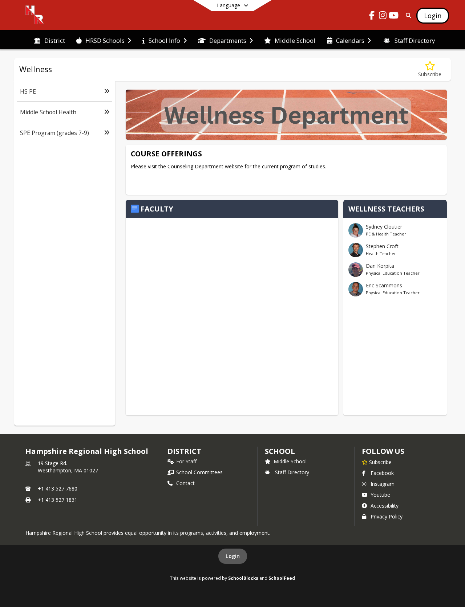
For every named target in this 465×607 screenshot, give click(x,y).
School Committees (199, 472)
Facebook (382, 472)
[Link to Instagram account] (382, 16)
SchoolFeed (281, 578)
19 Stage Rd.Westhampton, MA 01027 (68, 467)
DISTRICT (184, 451)
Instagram (383, 483)
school (280, 451)
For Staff (186, 461)
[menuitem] (49, 39)
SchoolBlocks (243, 578)
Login (233, 556)
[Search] (407, 15)
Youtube (380, 494)
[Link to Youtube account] (393, 16)
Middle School (290, 461)
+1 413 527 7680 (57, 488)
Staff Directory (292, 472)
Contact (185, 483)
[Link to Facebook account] (372, 16)
